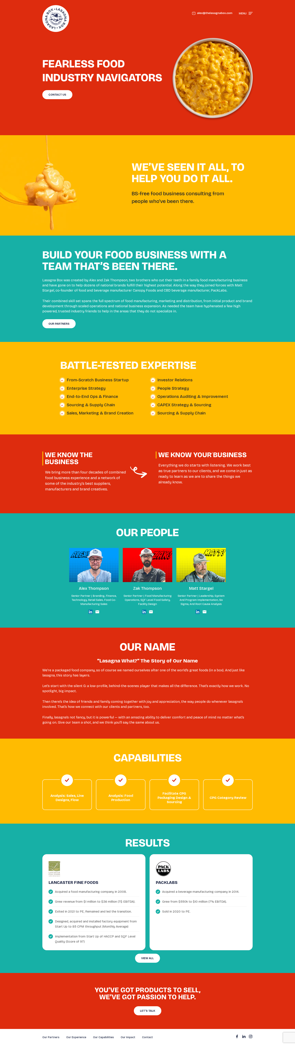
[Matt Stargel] (197, 612)
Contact (147, 1037)
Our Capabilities (103, 1037)
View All (147, 958)
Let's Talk (147, 1010)
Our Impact (128, 1037)
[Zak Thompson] (144, 612)
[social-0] (237, 1036)
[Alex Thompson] (90, 612)
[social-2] (251, 1036)
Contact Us (57, 94)
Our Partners (58, 323)
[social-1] (244, 1036)
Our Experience (76, 1037)
